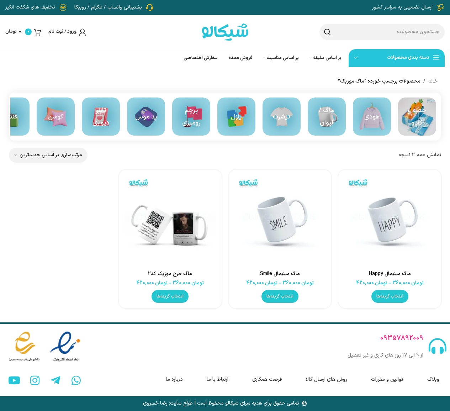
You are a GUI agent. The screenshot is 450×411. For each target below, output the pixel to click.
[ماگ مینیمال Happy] (390, 221)
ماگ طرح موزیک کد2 (170, 274)
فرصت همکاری (267, 379)
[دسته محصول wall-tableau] (101, 117)
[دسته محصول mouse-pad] (146, 117)
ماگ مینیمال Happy (390, 274)
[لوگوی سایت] (225, 31)
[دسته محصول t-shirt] (282, 117)
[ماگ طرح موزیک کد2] (170, 221)
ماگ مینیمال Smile (280, 274)
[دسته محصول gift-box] (417, 117)
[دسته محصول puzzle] (236, 117)
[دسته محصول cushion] (56, 117)
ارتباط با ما (217, 379)
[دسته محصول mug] (327, 117)
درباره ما (174, 379)
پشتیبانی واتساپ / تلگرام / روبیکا (108, 7)
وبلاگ (433, 379)
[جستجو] (327, 32)
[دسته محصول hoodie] (372, 117)
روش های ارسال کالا (326, 379)
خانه (433, 81)
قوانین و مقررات (387, 379)
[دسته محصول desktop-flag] (191, 117)
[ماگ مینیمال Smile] (280, 221)
